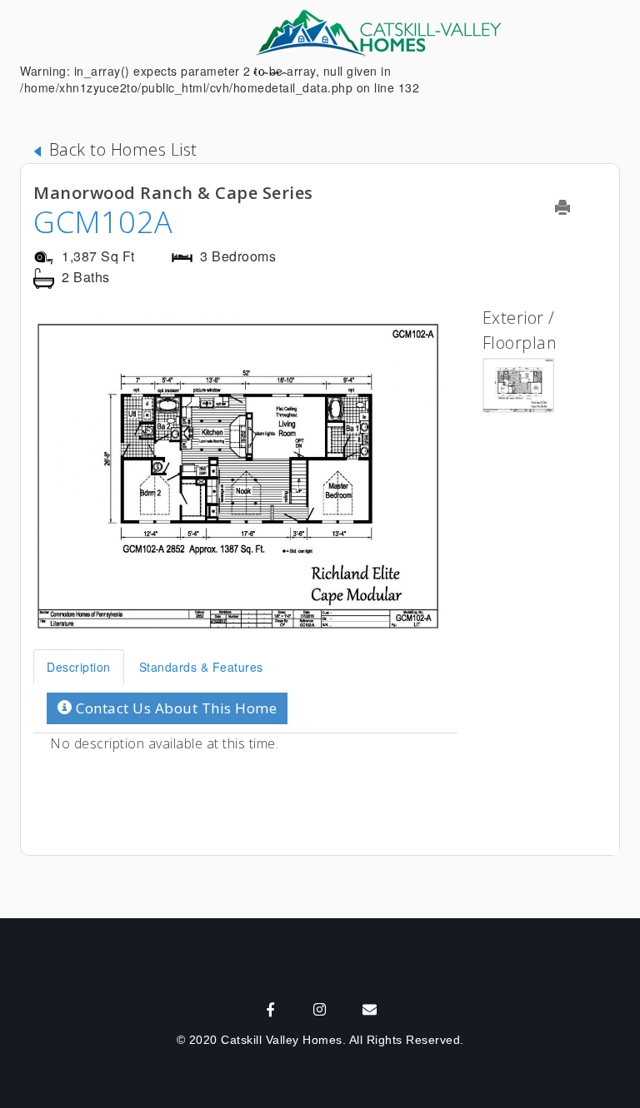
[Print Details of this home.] (573, 207)
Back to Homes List (121, 149)
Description (79, 666)
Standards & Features (201, 666)
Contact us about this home (175, 708)
